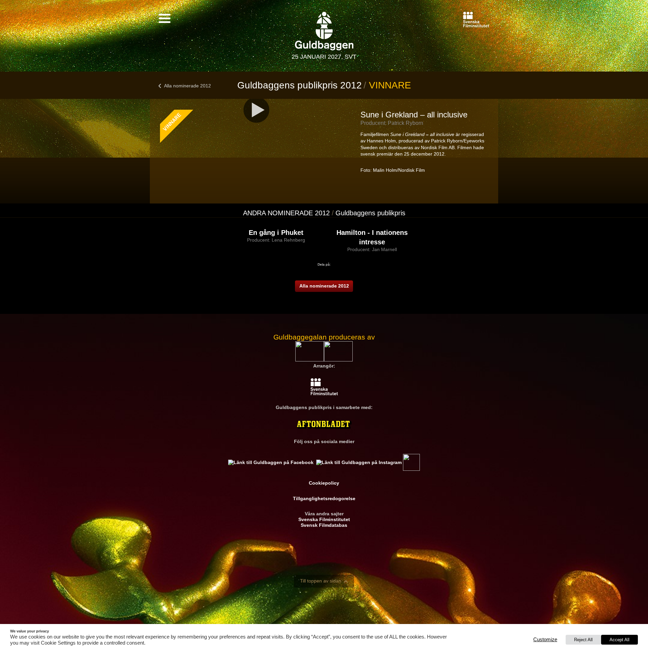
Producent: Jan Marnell (372, 249)
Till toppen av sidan (320, 581)
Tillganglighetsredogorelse (324, 498)
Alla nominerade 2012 (187, 85)
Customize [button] (545, 639)
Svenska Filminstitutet (324, 519)
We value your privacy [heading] (29, 631)
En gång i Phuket (276, 232)
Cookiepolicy (324, 483)
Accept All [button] (619, 639)
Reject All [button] (583, 639)
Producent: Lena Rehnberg (276, 240)
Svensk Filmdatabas (324, 525)
